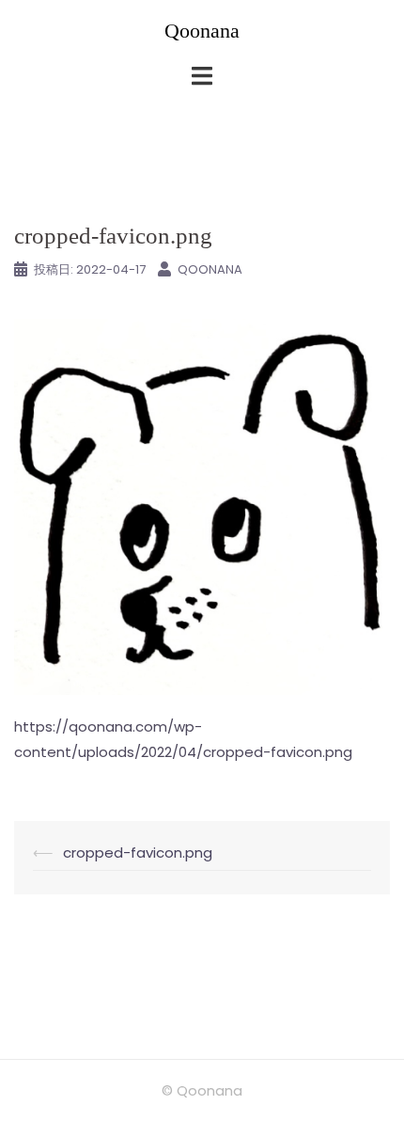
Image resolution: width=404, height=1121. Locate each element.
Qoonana (202, 30)
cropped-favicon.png (137, 852)
